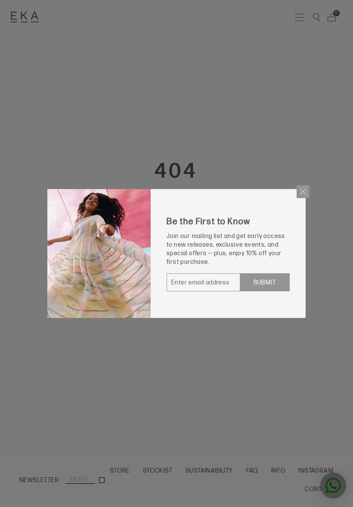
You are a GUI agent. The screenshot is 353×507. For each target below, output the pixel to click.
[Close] (303, 191)
